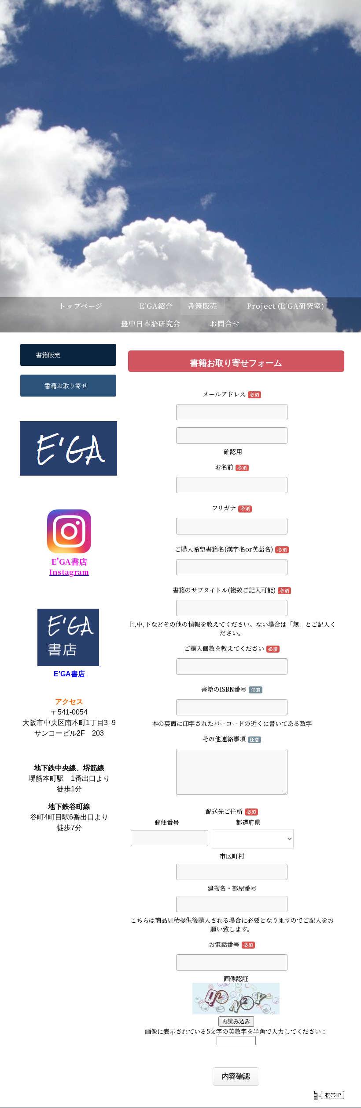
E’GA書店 (69, 674)
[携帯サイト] (328, 1095)
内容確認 (236, 1076)
